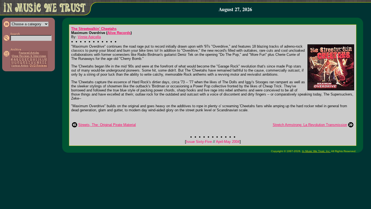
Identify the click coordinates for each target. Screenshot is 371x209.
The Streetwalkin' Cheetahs (94, 29)
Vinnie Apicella (89, 37)
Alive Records (119, 33)
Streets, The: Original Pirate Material (107, 125)
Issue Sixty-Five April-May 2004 (213, 142)
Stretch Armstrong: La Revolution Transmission (310, 125)
